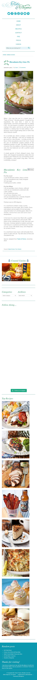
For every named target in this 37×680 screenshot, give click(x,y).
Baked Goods (11, 54)
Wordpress (21, 676)
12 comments (22, 67)
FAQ (18, 36)
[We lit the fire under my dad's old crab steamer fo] (18, 319)
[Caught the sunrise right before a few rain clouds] (18, 378)
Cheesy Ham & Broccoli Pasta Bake (12, 652)
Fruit (16, 249)
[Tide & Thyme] (16, 9)
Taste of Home (21, 239)
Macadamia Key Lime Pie (19, 62)
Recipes (18, 29)
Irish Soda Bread (7, 650)
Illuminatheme (29, 674)
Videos (18, 44)
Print (31, 169)
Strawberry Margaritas (9, 657)
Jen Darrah (13, 674)
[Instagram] (21, 13)
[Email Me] (25, 13)
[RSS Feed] (28, 13)
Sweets (19, 249)
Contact (18, 32)
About (18, 25)
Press (18, 40)
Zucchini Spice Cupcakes (10, 656)
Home (19, 21)
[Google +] (15, 13)
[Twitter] (8, 13)
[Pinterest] (18, 13)
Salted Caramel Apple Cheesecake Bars (13, 654)
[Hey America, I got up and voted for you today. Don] (18, 339)
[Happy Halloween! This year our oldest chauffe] (18, 358)
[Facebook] (12, 13)
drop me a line (5, 668)
